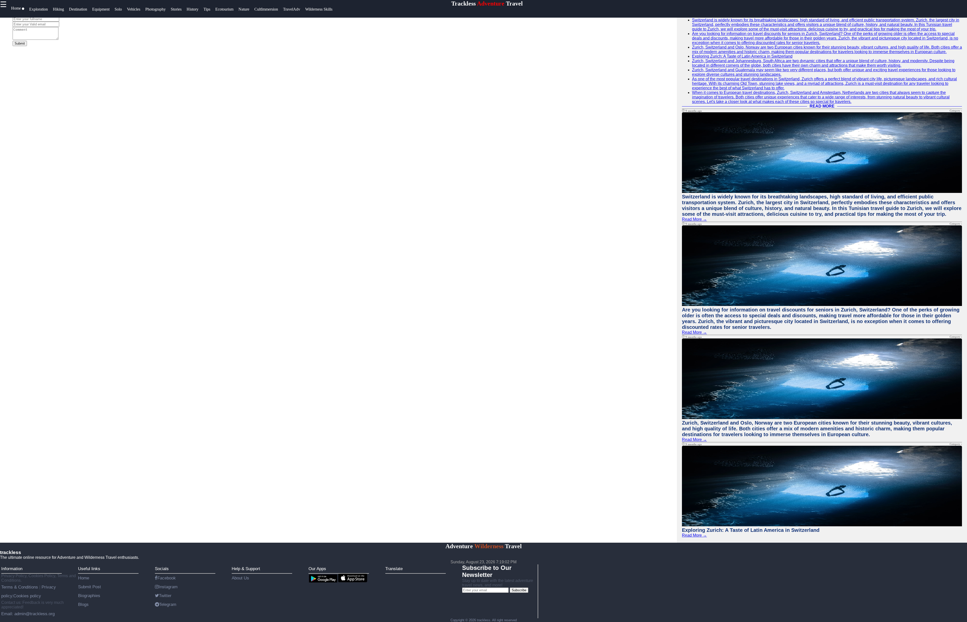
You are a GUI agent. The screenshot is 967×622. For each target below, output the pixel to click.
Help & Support (246, 568)
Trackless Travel (487, 3)
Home (83, 577)
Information (11, 568)
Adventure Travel (483, 546)
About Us (240, 577)
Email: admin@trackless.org (28, 613)
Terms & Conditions (20, 587)
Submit (20, 43)
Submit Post (89, 586)
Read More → (694, 219)
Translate (394, 568)
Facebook (166, 577)
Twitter (165, 595)
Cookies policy (27, 595)
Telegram (167, 604)
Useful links (89, 568)
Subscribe (519, 590)
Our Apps (317, 568)
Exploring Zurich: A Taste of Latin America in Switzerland (742, 56)
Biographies (89, 595)
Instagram (168, 586)
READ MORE (822, 106)
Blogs (83, 604)
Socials (162, 568)
